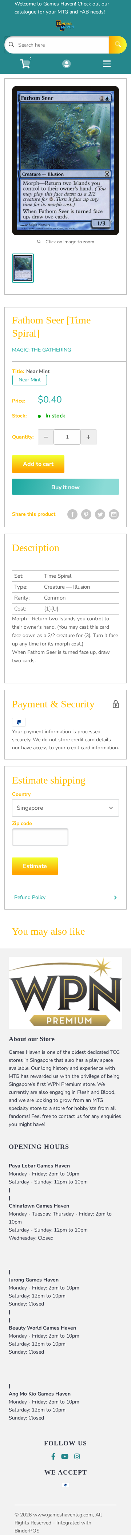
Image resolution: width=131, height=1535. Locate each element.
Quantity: (22, 436)
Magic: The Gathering (41, 349)
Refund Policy (29, 897)
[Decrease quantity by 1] (45, 437)
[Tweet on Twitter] (100, 514)
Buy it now (65, 487)
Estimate (35, 866)
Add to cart (38, 464)
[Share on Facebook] (72, 514)
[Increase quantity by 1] (88, 437)
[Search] (118, 45)
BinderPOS (27, 1530)
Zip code (22, 823)
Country (21, 794)
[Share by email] (114, 514)
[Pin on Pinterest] (86, 514)
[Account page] (66, 64)
